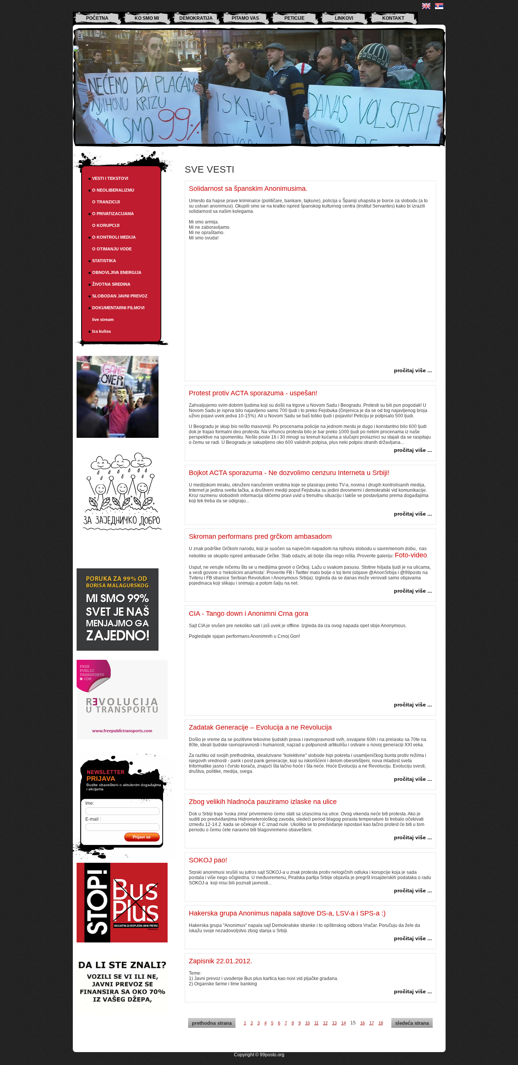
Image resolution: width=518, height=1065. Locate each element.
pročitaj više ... (413, 370)
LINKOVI (344, 18)
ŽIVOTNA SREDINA (111, 284)
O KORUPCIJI (105, 225)
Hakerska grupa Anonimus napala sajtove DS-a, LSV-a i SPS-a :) (287, 913)
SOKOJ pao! (208, 860)
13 (334, 1023)
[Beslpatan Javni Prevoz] (122, 941)
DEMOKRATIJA (196, 18)
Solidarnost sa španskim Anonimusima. (248, 188)
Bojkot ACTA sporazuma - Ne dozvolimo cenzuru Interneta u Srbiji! (289, 473)
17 (371, 1023)
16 (362, 1023)
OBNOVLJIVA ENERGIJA (116, 272)
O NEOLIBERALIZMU (113, 190)
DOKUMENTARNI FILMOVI (118, 307)
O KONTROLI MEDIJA (114, 237)
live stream (103, 319)
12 (325, 1023)
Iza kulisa (101, 331)
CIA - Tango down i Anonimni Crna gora (248, 613)
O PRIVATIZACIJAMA (113, 213)
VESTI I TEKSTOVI (110, 178)
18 (380, 1023)
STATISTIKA (104, 260)
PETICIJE (294, 18)
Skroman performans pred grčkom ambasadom (260, 536)
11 (316, 1023)
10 (307, 1023)
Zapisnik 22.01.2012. (220, 961)
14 (343, 1023)
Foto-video (411, 555)
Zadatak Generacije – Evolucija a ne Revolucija (260, 727)
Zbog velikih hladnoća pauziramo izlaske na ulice (263, 801)
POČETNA (97, 18)
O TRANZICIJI (106, 202)
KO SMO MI (147, 18)
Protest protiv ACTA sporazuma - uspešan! (253, 393)
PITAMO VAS (245, 18)
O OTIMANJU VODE (112, 249)
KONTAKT (393, 18)
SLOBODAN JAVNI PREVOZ (120, 296)
